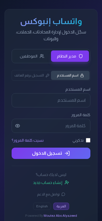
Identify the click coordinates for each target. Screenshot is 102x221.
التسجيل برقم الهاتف (29, 75)
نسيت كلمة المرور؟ (28, 140)
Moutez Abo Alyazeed (60, 216)
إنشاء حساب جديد (47, 182)
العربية (61, 206)
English (42, 206)
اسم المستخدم (67, 75)
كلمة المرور (80, 114)
